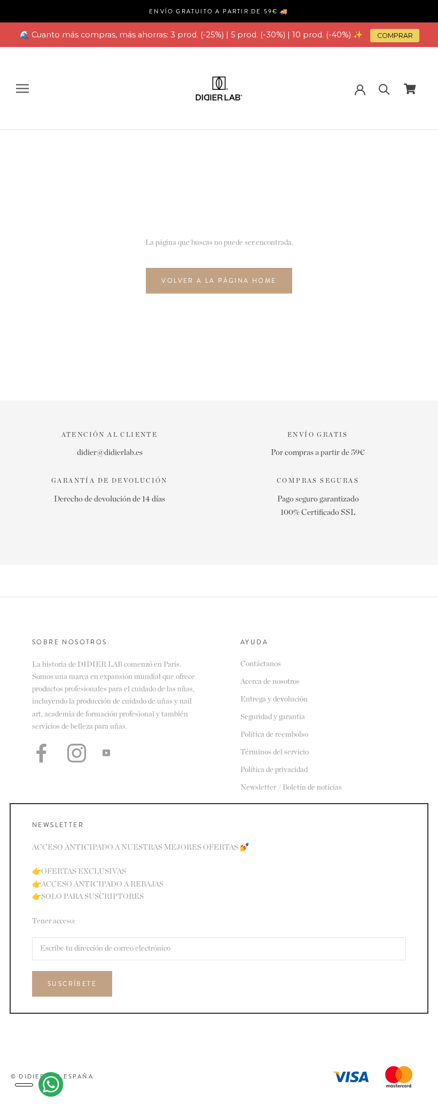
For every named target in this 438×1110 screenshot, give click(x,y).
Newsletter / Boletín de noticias (291, 787)
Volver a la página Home (218, 281)
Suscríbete (72, 984)
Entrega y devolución (274, 699)
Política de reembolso (274, 734)
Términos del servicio (274, 752)
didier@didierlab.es (110, 453)
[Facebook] (41, 753)
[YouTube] (106, 752)
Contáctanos (260, 664)
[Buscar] (384, 88)
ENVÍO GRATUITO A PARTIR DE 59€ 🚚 (218, 11)
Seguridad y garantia (272, 717)
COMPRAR (395, 36)
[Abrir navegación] (22, 88)
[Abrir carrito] (410, 89)
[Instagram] (76, 753)
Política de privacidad (274, 770)
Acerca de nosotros (270, 681)
